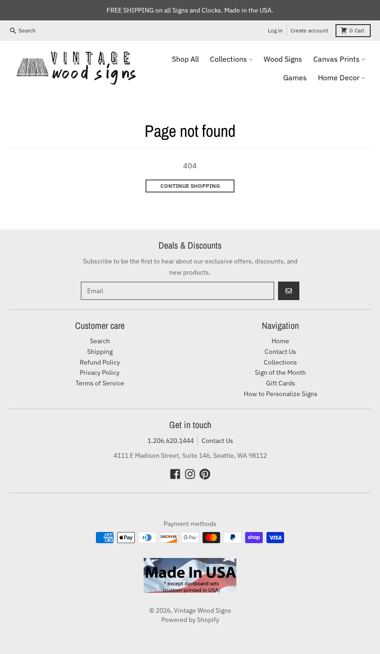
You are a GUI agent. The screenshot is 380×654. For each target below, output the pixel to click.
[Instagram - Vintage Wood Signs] (190, 474)
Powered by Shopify (190, 620)
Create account (309, 30)
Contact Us (217, 440)
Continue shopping (190, 185)
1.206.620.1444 (170, 440)
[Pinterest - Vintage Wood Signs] (204, 474)
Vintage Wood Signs (202, 610)
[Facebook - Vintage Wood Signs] (175, 474)
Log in (275, 30)
